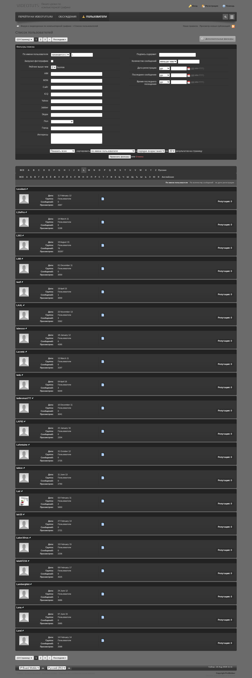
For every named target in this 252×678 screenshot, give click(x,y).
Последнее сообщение (144, 74)
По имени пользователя (35, 54)
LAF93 (19, 421)
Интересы (42, 134)
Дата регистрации (146, 68)
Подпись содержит (146, 54)
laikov (19, 468)
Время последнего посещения (146, 82)
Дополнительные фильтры (219, 39)
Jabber (44, 107)
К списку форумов (32, 673)
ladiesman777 (23, 398)
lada (18, 375)
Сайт (45, 87)
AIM (46, 73)
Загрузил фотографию (36, 61)
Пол (46, 121)
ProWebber (230, 673)
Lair (18, 491)
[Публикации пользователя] (103, 199)
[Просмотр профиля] (27, 189)
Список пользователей (86, 26)
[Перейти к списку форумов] (43, 6)
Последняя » (59, 39)
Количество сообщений (144, 61)
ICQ (46, 94)
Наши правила (190, 26)
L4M (18, 259)
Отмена (139, 157)
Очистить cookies (49, 673)
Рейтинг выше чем (38, 66)
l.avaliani (21, 189)
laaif (18, 282)
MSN (45, 80)
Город (45, 128)
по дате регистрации (224, 183)
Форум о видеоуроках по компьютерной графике (46, 26)
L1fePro (20, 212)
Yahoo (45, 100)
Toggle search (225, 17)
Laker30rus (22, 537)
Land (19, 630)
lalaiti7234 (21, 561)
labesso (20, 328)
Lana (19, 607)
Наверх (20, 673)
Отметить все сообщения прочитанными (77, 673)
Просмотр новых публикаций (215, 26)
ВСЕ (22, 170)
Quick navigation (232, 17)
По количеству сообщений (201, 183)
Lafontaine (21, 445)
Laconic (20, 352)
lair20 (19, 514)
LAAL (19, 305)
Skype (45, 114)
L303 (19, 235)
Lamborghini (23, 584)
